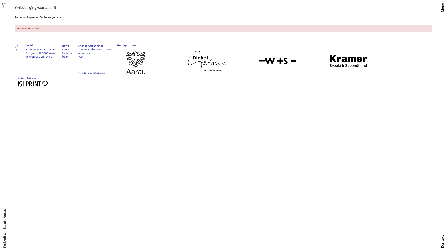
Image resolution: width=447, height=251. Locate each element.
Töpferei (67, 53)
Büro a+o (87, 73)
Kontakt (442, 241)
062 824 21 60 (43, 56)
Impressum (84, 53)
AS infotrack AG (99, 73)
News (65, 46)
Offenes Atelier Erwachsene (94, 49)
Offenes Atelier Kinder (91, 46)
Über (65, 56)
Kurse (65, 49)
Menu (442, 7)
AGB (80, 56)
